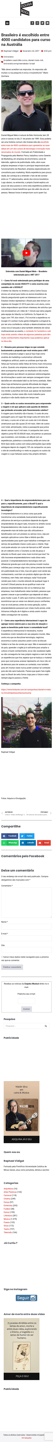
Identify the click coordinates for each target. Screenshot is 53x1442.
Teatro (6, 1229)
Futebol (7, 1209)
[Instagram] (37, 23)
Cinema (7, 1199)
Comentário (7, 886)
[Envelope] (47, 23)
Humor (7, 1212)
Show (6, 1226)
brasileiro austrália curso (15, 60)
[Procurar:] (26, 1026)
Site (3, 945)
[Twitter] (42, 23)
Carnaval (7, 1195)
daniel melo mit (35, 60)
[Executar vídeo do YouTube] (26, 253)
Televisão (8, 1232)
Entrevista (8, 56)
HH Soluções (26, 1438)
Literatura (8, 1215)
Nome (4, 922)
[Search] (46, 1026)
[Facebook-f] (32, 23)
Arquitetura (8, 1189)
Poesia (7, 1222)
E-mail (4, 934)
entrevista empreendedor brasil (19, 63)
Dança (6, 1202)
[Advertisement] (26, 215)
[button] (7, 23)
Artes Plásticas (10, 1192)
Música (7, 1219)
